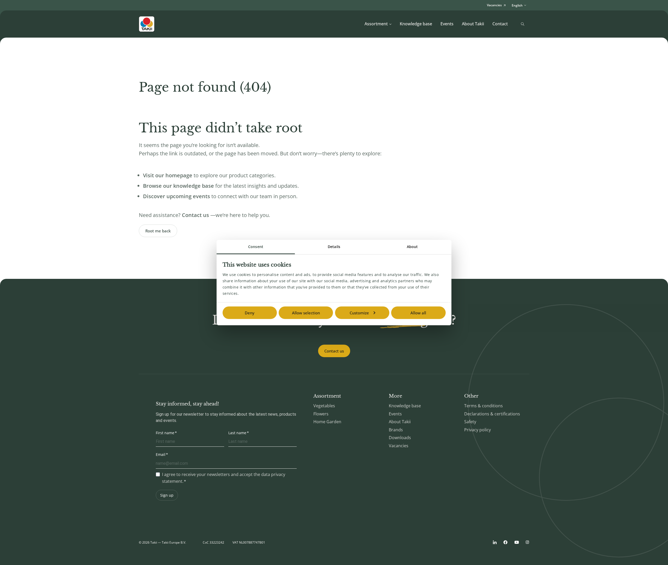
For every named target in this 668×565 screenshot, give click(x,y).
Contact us (334, 351)
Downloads (400, 437)
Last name (237, 432)
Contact (500, 24)
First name (165, 432)
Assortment (376, 24)
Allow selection (306, 312)
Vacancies (398, 446)
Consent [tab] (255, 246)
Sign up (167, 495)
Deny (249, 312)
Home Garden (327, 422)
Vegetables (324, 406)
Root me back (158, 230)
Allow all (418, 312)
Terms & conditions (483, 406)
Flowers (321, 414)
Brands (396, 430)
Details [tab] (334, 246)
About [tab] (412, 246)
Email (160, 454)
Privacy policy (477, 430)
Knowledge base (416, 24)
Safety (470, 422)
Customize (359, 312)
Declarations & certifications (492, 414)
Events (447, 24)
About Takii (473, 24)
